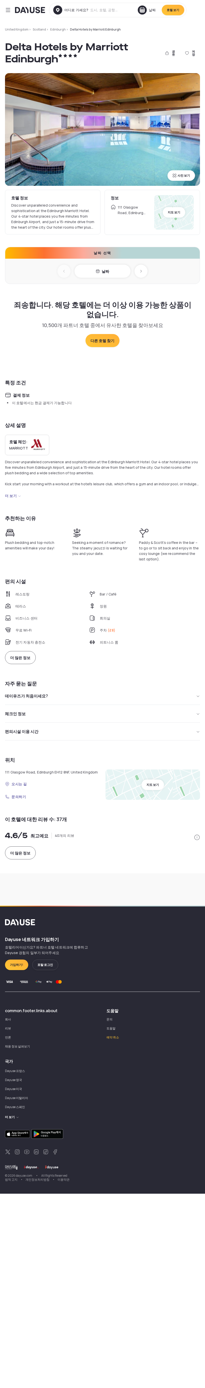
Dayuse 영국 (13, 1080)
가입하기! (16, 965)
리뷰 (8, 1028)
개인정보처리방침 (38, 1179)
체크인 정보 (15, 713)
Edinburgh (58, 29)
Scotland (39, 29)
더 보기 (11, 495)
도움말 (111, 1028)
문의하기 (19, 796)
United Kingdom (16, 29)
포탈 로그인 (45, 965)
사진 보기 (184, 175)
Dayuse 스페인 (15, 1107)
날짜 (105, 271)
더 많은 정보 (20, 657)
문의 (109, 1019)
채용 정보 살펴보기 (17, 1046)
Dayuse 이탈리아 (16, 1098)
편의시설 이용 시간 (21, 731)
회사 (8, 1019)
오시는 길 (19, 784)
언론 (8, 1037)
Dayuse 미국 (13, 1089)
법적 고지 (11, 1179)
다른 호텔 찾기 (102, 340)
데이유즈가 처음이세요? (26, 696)
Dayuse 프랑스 (15, 1071)
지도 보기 (174, 212)
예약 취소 (112, 1037)
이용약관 (64, 1179)
